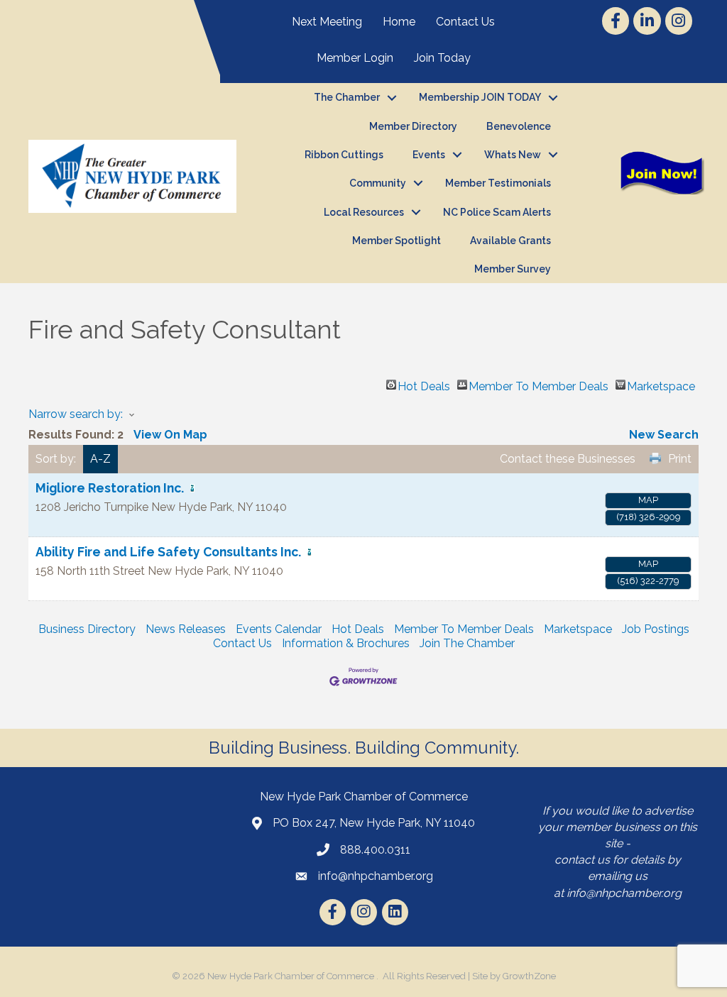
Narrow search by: (75, 414)
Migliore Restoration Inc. (109, 487)
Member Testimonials (498, 183)
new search (664, 434)
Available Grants (510, 240)
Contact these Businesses (567, 459)
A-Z (100, 459)
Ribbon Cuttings (344, 154)
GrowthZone (529, 976)
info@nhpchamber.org (624, 893)
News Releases (186, 629)
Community (377, 183)
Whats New (512, 154)
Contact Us (465, 21)
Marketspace (661, 385)
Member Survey (512, 269)
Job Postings (655, 629)
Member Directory (413, 126)
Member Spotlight (396, 240)
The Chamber (347, 97)
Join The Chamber (467, 643)
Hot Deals (424, 385)
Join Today (442, 58)
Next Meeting (327, 21)
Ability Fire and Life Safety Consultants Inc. (168, 551)
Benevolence (518, 126)
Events (428, 154)
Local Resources (364, 212)
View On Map (170, 434)
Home (399, 21)
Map (648, 500)
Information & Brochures (346, 643)
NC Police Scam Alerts (497, 212)
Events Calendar (279, 629)
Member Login (355, 58)
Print (680, 459)
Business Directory (87, 629)
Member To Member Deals (538, 385)
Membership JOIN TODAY (480, 97)
